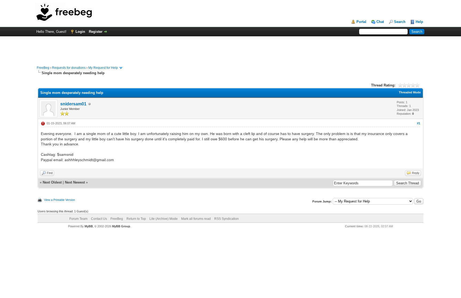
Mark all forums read (196, 219)
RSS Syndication (226, 219)
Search (400, 22)
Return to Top (136, 219)
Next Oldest (52, 182)
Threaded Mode (410, 92)
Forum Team (78, 219)
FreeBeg (43, 68)
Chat (380, 22)
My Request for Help (103, 68)
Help (419, 22)
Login (80, 32)
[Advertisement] (230, 48)
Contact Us (99, 219)
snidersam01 (73, 104)
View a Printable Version (59, 199)
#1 (418, 123)
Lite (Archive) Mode (163, 219)
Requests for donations (69, 68)
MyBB (89, 226)
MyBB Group (121, 226)
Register (95, 32)
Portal (361, 22)
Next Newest (75, 182)
